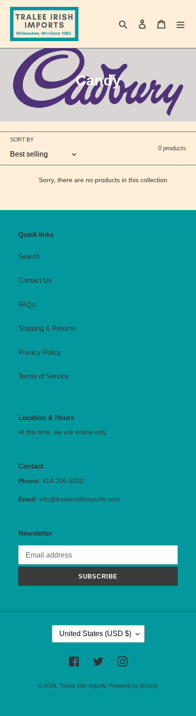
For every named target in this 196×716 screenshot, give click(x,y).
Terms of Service (43, 376)
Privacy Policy (39, 352)
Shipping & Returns (47, 328)
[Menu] (180, 24)
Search (29, 256)
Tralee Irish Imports (83, 686)
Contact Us (35, 280)
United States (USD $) (95, 633)
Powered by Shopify (133, 686)
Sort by (22, 140)
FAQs (27, 304)
